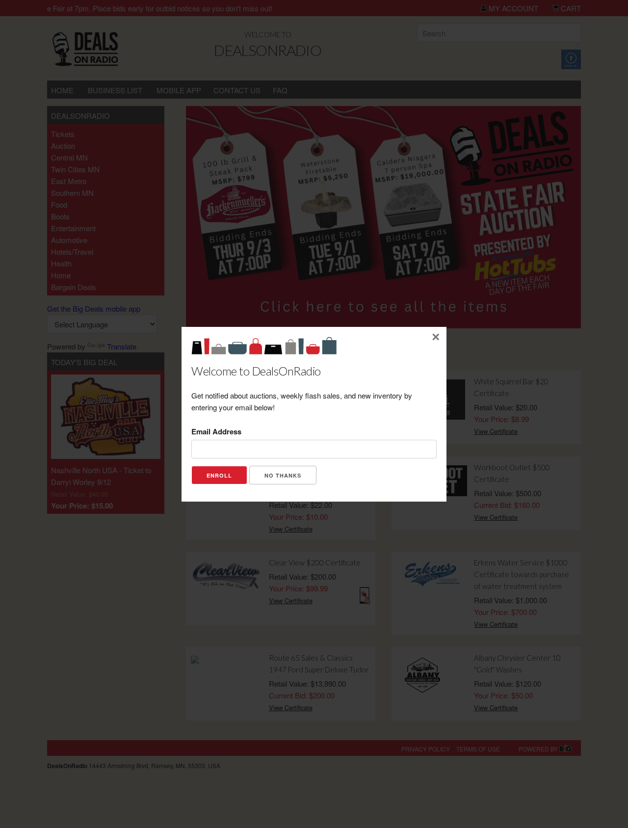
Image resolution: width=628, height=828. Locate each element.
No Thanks (282, 475)
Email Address (216, 431)
